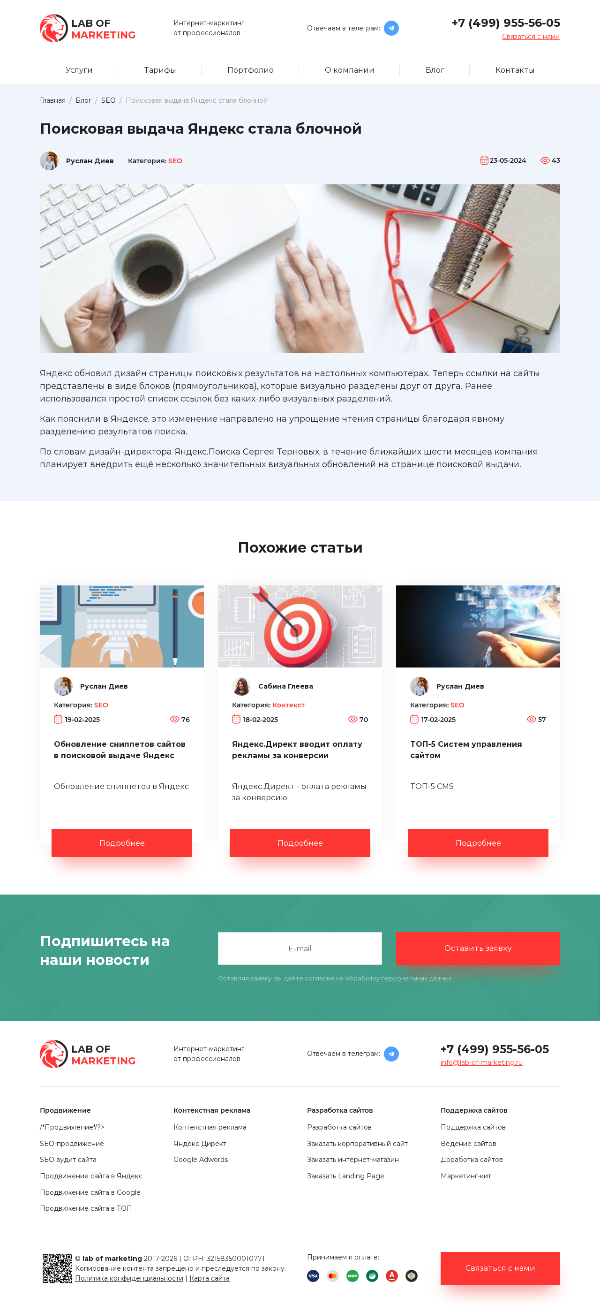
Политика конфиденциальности (129, 1278)
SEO (175, 161)
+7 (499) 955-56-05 (506, 23)
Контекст (288, 705)
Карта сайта (209, 1278)
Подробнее (122, 843)
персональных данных (416, 978)
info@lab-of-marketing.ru (482, 1062)
